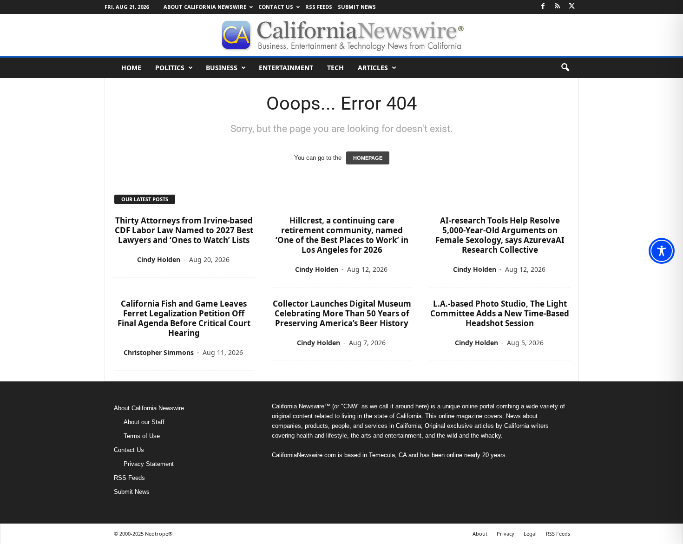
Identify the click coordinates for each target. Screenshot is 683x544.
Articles (373, 67)
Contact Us (275, 6)
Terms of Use (142, 436)
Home (131, 67)
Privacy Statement (149, 463)
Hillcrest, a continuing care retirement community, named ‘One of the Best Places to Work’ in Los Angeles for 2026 (342, 235)
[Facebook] (543, 6)
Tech (335, 67)
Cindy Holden (158, 259)
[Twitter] (572, 6)
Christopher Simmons (159, 352)
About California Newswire (205, 6)
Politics (169, 67)
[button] (565, 68)
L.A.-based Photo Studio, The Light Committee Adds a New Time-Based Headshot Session (499, 313)
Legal (530, 533)
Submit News (357, 6)
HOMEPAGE (367, 158)
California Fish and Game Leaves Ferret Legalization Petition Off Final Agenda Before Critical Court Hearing (184, 318)
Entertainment (286, 67)
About (480, 533)
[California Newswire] (341, 35)
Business (221, 67)
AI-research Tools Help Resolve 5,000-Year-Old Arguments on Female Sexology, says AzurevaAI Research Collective (500, 235)
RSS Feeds (318, 6)
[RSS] (557, 6)
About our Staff (144, 422)
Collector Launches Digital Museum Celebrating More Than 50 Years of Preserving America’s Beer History (342, 313)
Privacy (505, 533)
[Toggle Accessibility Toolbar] (662, 251)
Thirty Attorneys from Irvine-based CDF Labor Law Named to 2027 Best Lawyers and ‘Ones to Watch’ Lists (184, 230)
